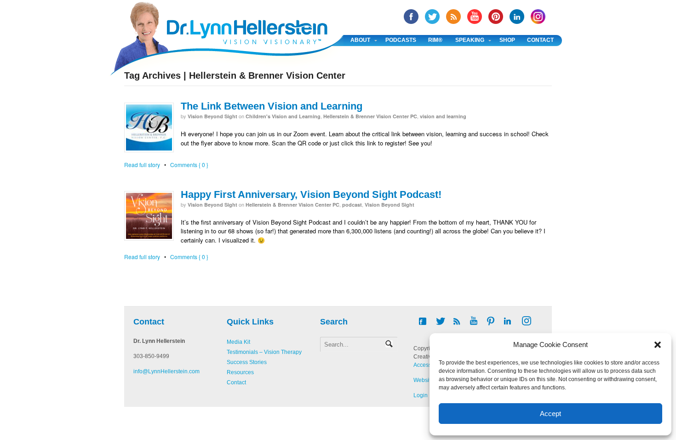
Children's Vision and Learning (283, 116)
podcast (352, 204)
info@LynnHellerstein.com (166, 371)
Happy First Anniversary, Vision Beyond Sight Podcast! (311, 194)
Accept (550, 413)
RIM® (435, 40)
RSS (453, 16)
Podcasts (400, 40)
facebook (411, 16)
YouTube (474, 16)
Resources (240, 372)
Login (420, 395)
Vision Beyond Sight (212, 116)
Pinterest (495, 16)
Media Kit (238, 342)
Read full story (142, 164)
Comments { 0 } (189, 164)
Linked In (517, 16)
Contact (540, 40)
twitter (432, 16)
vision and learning (443, 116)
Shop (507, 40)
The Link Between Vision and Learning (271, 106)
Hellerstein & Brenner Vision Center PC (370, 116)
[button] (657, 344)
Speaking (469, 40)
